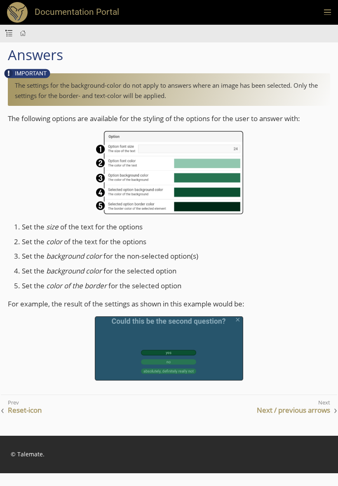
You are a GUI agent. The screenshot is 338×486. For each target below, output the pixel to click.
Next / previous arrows (293, 410)
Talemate (30, 454)
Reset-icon (25, 410)
